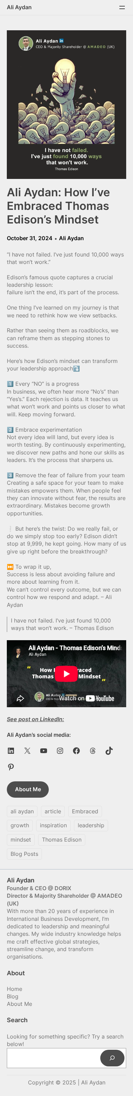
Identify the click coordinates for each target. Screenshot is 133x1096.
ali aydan (22, 811)
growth (20, 825)
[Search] (112, 1058)
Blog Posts (24, 853)
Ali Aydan (19, 7)
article (53, 811)
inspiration (53, 825)
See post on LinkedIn (34, 719)
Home (14, 988)
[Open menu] (122, 7)
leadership (91, 825)
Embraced (85, 811)
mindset (21, 839)
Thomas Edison (62, 839)
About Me (28, 789)
